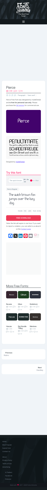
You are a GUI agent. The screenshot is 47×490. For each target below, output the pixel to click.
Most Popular (7, 445)
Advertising (6, 467)
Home (4, 441)
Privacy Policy (7, 460)
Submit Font (6, 448)
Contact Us (6, 451)
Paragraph (21, 95)
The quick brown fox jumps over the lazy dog (22, 199)
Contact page (26, 229)
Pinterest (8, 479)
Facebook (8, 476)
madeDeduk (20, 162)
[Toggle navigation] (23, 22)
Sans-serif (31, 95)
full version (20, 105)
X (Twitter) (8, 472)
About (4, 457)
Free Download (23, 218)
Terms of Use (7, 463)
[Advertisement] (23, 52)
